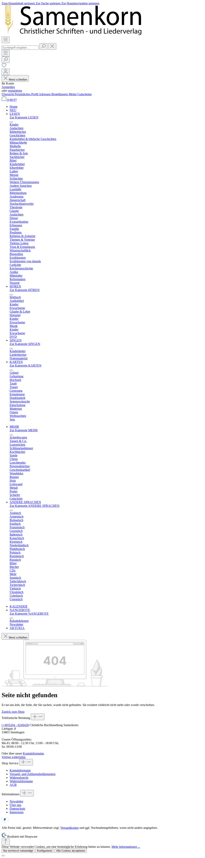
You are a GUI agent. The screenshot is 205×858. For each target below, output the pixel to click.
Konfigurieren (44, 850)
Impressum (16, 812)
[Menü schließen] (11, 122)
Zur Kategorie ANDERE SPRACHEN (34, 505)
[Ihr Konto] (6, 72)
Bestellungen (60, 94)
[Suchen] (43, 46)
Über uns (15, 805)
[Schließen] (3, 855)
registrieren (15, 90)
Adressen (45, 94)
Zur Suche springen (48, 3)
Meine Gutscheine (80, 94)
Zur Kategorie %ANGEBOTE (29, 613)
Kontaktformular (33, 753)
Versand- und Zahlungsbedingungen (32, 774)
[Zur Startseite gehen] (87, 34)
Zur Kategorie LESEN (24, 117)
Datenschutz (17, 808)
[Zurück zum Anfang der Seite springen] (6, 841)
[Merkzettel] (4, 66)
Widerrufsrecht (19, 777)
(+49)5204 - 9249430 (15, 725)
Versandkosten (69, 827)
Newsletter (16, 801)
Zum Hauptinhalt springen (19, 3)
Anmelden (8, 87)
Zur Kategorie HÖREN (25, 290)
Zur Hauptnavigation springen (80, 3)
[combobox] (20, 48)
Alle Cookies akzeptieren (70, 850)
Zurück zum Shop (13, 711)
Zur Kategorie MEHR (24, 430)
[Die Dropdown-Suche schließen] (52, 46)
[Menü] (6, 40)
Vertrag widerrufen (13, 757)
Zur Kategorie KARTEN (25, 365)
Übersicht (8, 94)
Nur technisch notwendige (18, 850)
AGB (13, 784)
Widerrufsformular (21, 781)
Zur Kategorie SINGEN (25, 344)
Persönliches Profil (27, 94)
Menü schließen (18, 79)
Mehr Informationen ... (126, 846)
